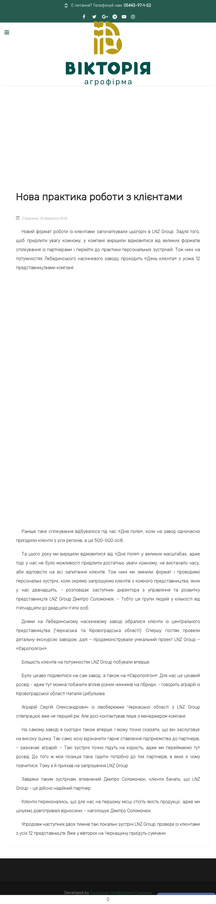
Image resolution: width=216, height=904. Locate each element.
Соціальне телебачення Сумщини (121, 892)
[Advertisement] (108, 143)
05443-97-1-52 (137, 5)
